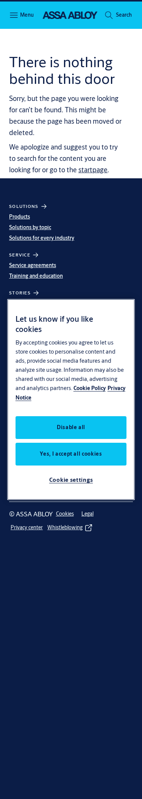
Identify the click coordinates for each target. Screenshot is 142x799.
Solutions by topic (30, 227)
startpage (93, 169)
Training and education (36, 275)
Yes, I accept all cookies (71, 453)
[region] (71, 399)
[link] (65, 514)
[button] (124, 15)
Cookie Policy (89, 388)
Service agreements (32, 265)
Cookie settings (71, 479)
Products (19, 216)
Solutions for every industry (41, 237)
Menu (26, 14)
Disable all (71, 427)
